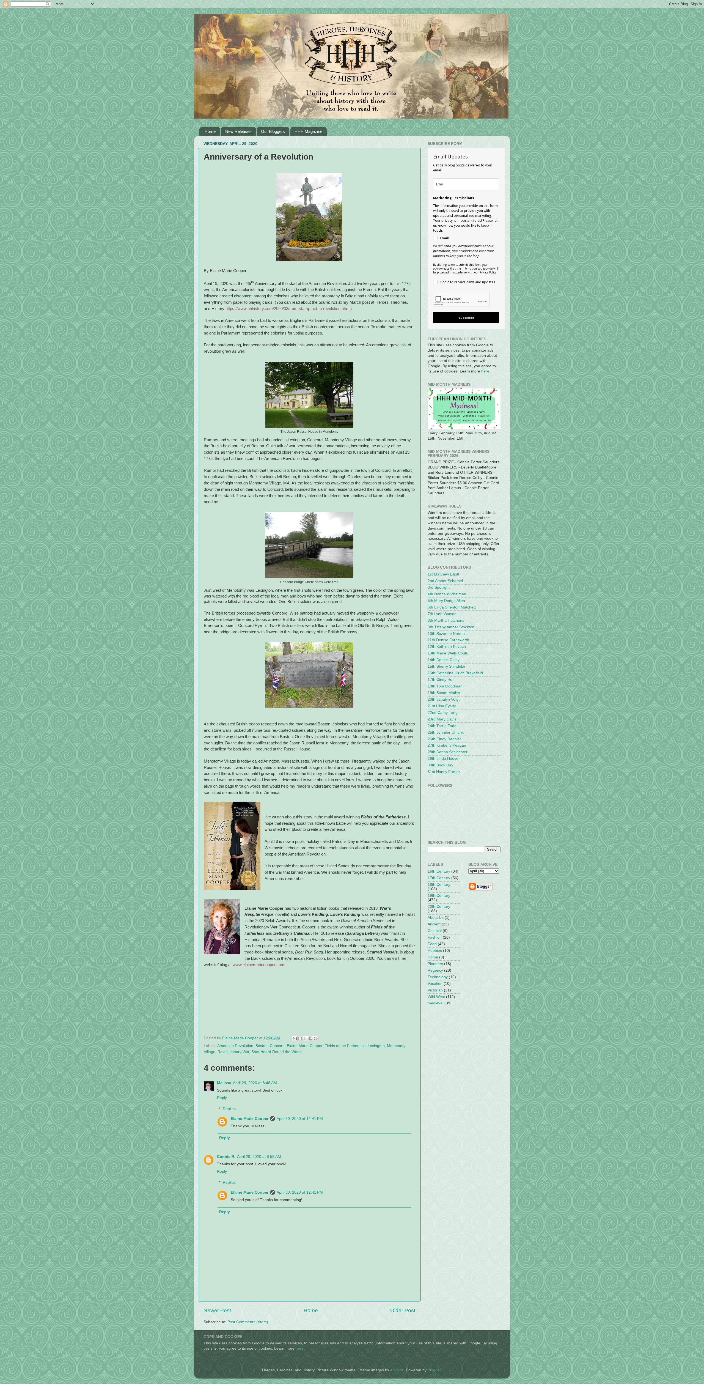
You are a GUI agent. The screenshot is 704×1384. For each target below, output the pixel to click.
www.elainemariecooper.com (258, 965)
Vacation (435, 984)
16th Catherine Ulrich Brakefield (455, 673)
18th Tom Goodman (445, 686)
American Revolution (235, 1046)
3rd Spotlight (439, 587)
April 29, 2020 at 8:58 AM (259, 1157)
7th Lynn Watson (442, 614)
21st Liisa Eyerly (442, 706)
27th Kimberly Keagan (447, 745)
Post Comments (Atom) (247, 1322)
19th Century (439, 896)
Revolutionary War (233, 1052)
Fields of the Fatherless (344, 1046)
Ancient (434, 924)
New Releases (238, 131)
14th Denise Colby (444, 660)
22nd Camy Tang (443, 713)
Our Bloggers (273, 131)
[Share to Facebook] (310, 1038)
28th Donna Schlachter (448, 752)
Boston (261, 1046)
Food (432, 944)
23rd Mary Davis (442, 719)
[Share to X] (305, 1038)
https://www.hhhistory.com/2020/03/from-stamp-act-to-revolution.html (287, 308)
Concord (277, 1046)
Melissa (224, 1083)
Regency (435, 970)
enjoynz (397, 1370)
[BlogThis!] (300, 1038)
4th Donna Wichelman (447, 594)
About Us (436, 918)
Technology (438, 977)
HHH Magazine (308, 131)
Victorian (435, 990)
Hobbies (435, 951)
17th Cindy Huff (441, 680)
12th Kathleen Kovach (447, 647)
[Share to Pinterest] (315, 1038)
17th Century (439, 878)
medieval (435, 1003)
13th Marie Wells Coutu (448, 653)
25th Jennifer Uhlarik (446, 732)
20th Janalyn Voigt (444, 699)
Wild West (436, 997)
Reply (222, 1098)
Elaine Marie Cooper (304, 1046)
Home (210, 131)
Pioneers (435, 964)
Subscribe (466, 318)
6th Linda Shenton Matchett (452, 607)
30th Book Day (440, 765)
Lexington (376, 1046)
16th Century (439, 871)
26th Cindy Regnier (444, 739)
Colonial (435, 931)
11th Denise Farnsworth (448, 640)
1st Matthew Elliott (443, 574)
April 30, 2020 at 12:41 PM (300, 1119)
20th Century (439, 907)
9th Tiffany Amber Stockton (451, 627)
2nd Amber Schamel (445, 581)
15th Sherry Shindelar (447, 666)
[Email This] (295, 1038)
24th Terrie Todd (442, 726)
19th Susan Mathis (444, 693)
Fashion (435, 937)
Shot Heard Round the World (276, 1052)
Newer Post (217, 1310)
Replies (229, 1109)
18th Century (439, 885)
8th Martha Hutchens (446, 620)
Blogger (434, 1370)
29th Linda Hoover (444, 759)
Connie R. (226, 1157)
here (485, 371)
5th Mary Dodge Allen (446, 601)
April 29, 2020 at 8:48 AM (255, 1083)
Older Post (402, 1310)
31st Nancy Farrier (444, 772)
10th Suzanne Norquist (448, 634)
